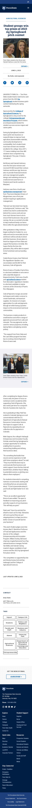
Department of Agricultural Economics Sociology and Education (22, 644)
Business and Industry (23, 629)
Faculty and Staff (9, 629)
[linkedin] (19, 83)
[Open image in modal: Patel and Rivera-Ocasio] (16, 363)
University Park (22, 635)
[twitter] (12, 83)
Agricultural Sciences (16, 18)
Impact (9, 617)
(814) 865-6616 (15, 603)
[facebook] (4, 83)
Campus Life (22, 617)
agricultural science (13, 279)
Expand (24, 66)
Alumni (9, 635)
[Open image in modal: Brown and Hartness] (16, 48)
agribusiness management (12, 192)
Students (9, 623)
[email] (27, 83)
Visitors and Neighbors (22, 623)
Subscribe (15, 677)
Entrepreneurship (10, 652)
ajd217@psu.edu (8, 601)
